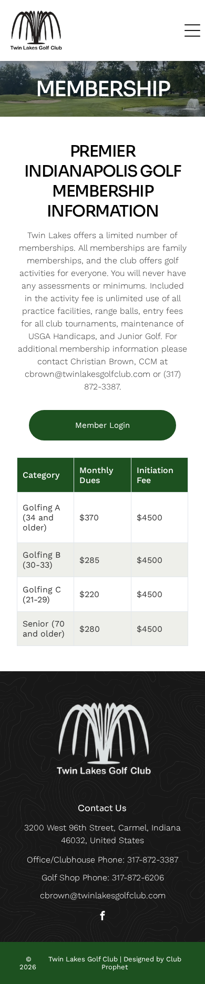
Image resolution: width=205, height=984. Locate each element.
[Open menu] (192, 30)
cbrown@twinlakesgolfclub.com (103, 895)
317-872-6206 (138, 878)
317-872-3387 (152, 860)
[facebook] (102, 917)
